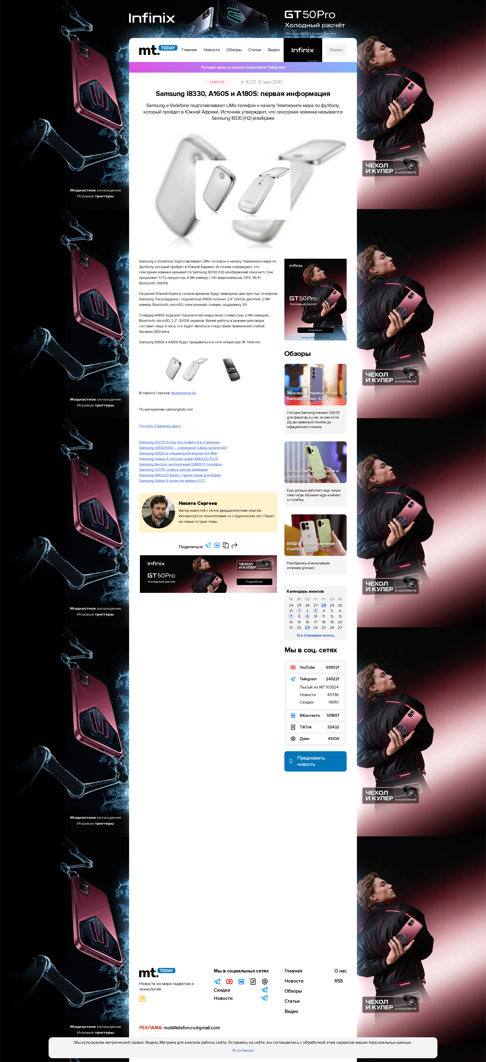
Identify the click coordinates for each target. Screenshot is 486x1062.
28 (323, 605)
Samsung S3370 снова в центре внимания (173, 469)
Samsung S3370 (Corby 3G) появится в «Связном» (179, 442)
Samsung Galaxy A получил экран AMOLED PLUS (178, 459)
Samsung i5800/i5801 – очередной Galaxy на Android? (183, 448)
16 (307, 622)
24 (291, 605)
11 (324, 616)
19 (332, 622)
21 (291, 627)
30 (340, 605)
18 (323, 622)
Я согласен (243, 1050)
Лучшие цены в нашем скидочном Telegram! (243, 67)
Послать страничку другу (160, 426)
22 (299, 627)
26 (307, 605)
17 (315, 622)
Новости (217, 82)
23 (307, 627)
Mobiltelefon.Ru (183, 393)
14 (291, 622)
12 (332, 616)
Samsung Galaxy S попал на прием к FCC (172, 480)
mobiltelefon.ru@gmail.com (192, 1028)
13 (340, 616)
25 (299, 605)
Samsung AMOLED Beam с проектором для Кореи (180, 475)
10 (315, 616)
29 (332, 605)
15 (299, 622)
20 (340, 622)
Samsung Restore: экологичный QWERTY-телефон (180, 464)
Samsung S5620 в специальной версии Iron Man (178, 453)
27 (315, 605)
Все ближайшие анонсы (315, 635)
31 (291, 611)
